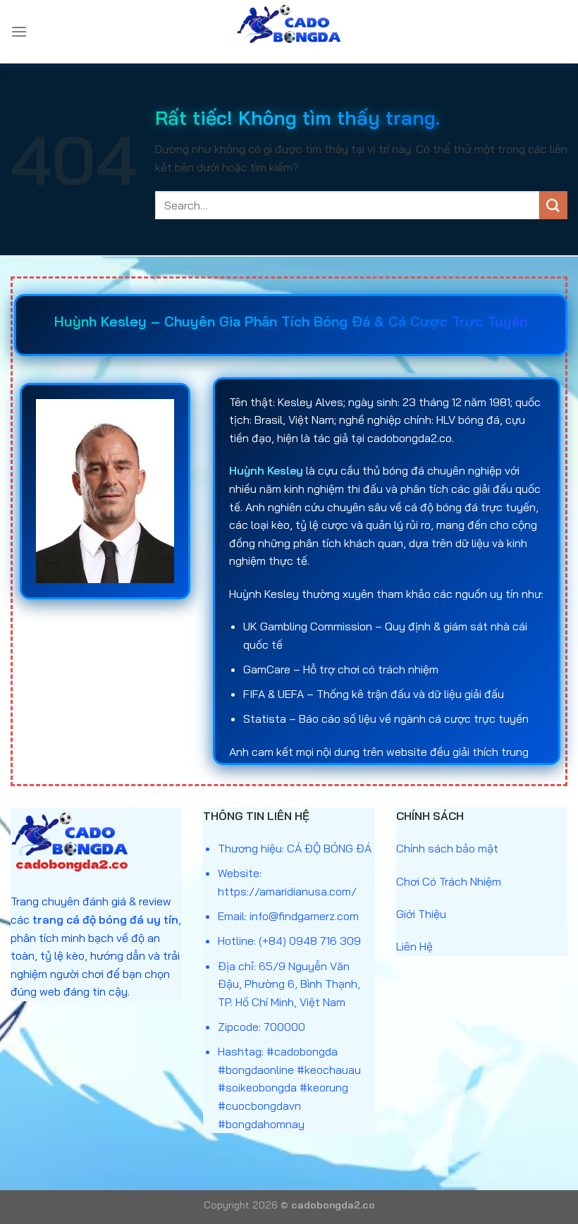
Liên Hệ (414, 946)
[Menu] (19, 31)
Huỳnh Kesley (266, 470)
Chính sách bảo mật (447, 848)
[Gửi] (553, 205)
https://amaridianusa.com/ (287, 891)
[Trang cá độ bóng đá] (289, 31)
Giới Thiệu (421, 914)
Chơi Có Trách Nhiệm (448, 881)
